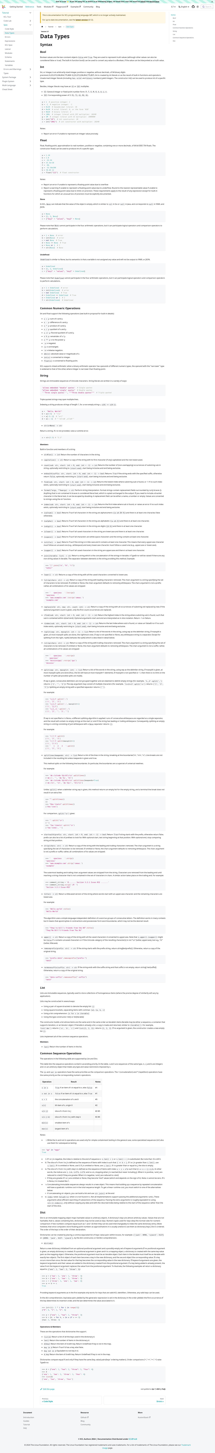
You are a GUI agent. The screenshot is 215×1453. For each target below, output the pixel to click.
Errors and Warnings (12, 69)
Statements (10, 61)
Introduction (28, 1417)
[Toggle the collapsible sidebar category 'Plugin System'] (30, 81)
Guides (26, 1421)
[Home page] (42, 26)
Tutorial (5, 13)
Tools (39, 6)
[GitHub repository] (193, 7)
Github (143, 1)
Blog (98, 6)
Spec (6, 25)
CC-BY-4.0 (133, 1439)
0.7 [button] (172, 6)
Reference (29, 6)
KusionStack (143, 1417)
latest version (82, 20)
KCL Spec (9, 45)
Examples (75, 6)
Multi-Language (9, 85)
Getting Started (16, 6)
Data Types (9, 33)
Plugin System (8, 81)
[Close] (212, 1)
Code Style (9, 29)
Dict (174, 41)
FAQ (25, 1428)
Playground (61, 6)
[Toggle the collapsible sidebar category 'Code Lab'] (30, 21)
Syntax (173, 15)
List (174, 34)
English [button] (184, 6)
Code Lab (7, 21)
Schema (8, 57)
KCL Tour (7, 17)
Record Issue (154, 1)
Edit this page (48, 1389)
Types (6, 73)
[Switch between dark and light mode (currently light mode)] (197, 7)
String (175, 31)
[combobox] (207, 7)
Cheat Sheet (7, 89)
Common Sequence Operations (183, 38)
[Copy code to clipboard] (163, 102)
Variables (9, 65)
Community (88, 6)
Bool (174, 18)
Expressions (10, 41)
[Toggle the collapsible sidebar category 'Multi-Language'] (30, 85)
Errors (7, 37)
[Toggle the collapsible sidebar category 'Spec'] (30, 25)
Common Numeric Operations (183, 28)
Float (174, 25)
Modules (47, 6)
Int (174, 21)
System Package (9, 77)
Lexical (8, 49)
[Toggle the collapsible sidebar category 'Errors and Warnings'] (30, 69)
